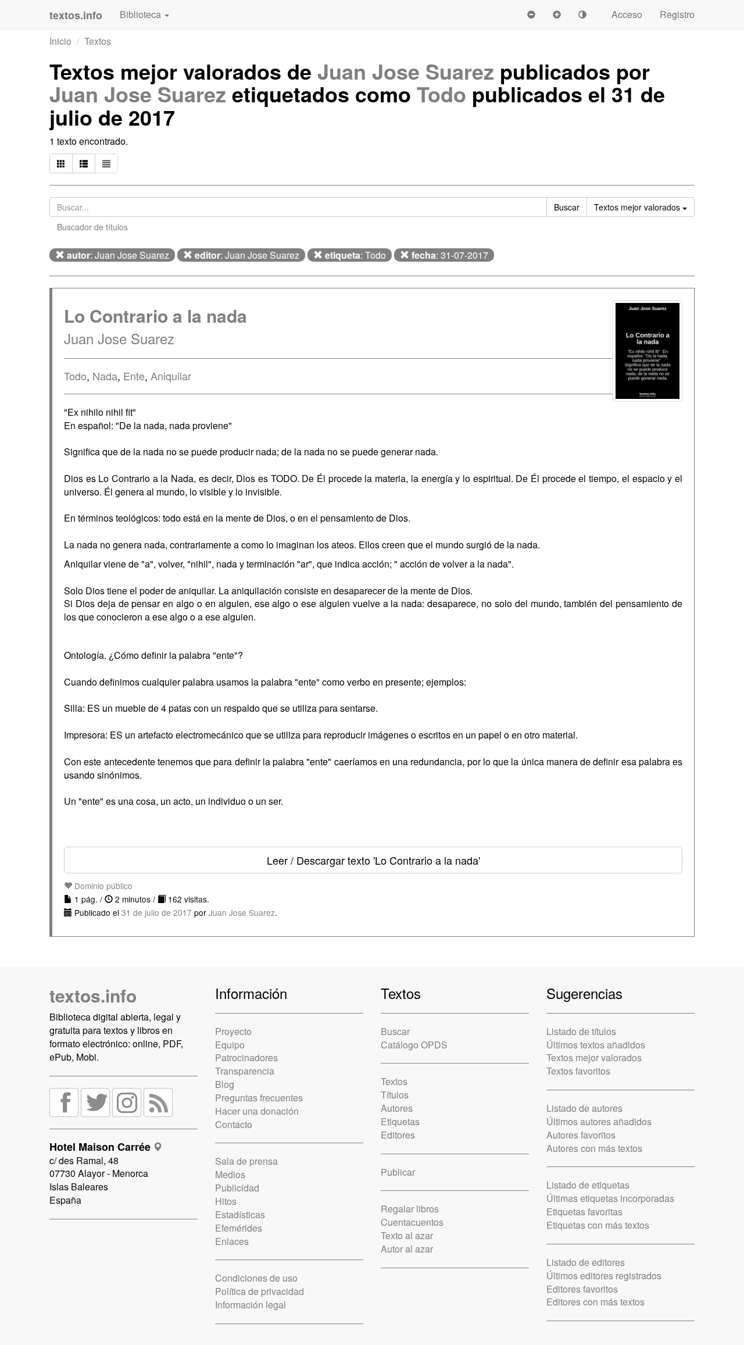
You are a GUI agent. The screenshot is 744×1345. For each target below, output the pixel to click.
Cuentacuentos (412, 1222)
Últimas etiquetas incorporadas (610, 1198)
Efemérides (238, 1228)
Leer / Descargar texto (373, 860)
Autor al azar (407, 1248)
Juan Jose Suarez (405, 71)
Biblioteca (141, 14)
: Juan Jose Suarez (118, 255)
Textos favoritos (578, 1071)
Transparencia (244, 1071)
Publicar (398, 1172)
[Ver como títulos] (83, 163)
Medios (230, 1174)
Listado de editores (585, 1262)
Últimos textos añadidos (595, 1044)
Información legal (250, 1304)
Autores (397, 1108)
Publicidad (237, 1187)
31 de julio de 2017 (156, 912)
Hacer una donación (257, 1111)
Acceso (626, 14)
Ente (134, 375)
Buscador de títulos (92, 227)
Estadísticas (240, 1214)
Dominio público (102, 885)
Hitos (226, 1201)
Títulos (395, 1094)
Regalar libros (410, 1208)
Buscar (395, 1031)
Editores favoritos (582, 1289)
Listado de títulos (581, 1031)
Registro (677, 14)
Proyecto (233, 1031)
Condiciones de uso (256, 1278)
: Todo (355, 255)
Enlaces (232, 1241)
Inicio (60, 41)
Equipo (230, 1044)
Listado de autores (584, 1108)
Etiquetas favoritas (584, 1211)
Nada (104, 375)
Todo (441, 94)
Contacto (233, 1124)
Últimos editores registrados (603, 1275)
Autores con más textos (594, 1148)
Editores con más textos (595, 1301)
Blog (224, 1084)
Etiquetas (400, 1121)
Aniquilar (171, 375)
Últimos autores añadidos (599, 1121)
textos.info (93, 995)
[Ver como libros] (61, 163)
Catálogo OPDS (414, 1044)
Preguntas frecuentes (259, 1097)
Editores (398, 1134)
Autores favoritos (581, 1134)
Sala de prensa (246, 1161)
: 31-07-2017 (450, 255)
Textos (97, 41)
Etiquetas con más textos (597, 1225)
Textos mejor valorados (594, 1057)
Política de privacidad (259, 1291)
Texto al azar (407, 1235)
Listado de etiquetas (587, 1184)
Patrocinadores (246, 1057)
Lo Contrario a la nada (155, 315)
